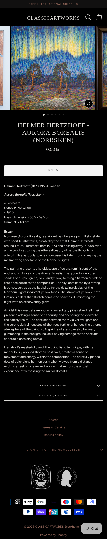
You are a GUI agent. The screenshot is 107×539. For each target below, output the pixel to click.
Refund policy (53, 435)
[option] (53, 4)
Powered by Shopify (53, 535)
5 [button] (60, 115)
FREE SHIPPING (53, 385)
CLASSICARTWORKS (53, 18)
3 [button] (52, 115)
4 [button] (56, 115)
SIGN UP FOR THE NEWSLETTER (53, 449)
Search (53, 420)
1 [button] (44, 115)
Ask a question (53, 395)
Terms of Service (53, 427)
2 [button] (48, 115)
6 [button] (64, 115)
